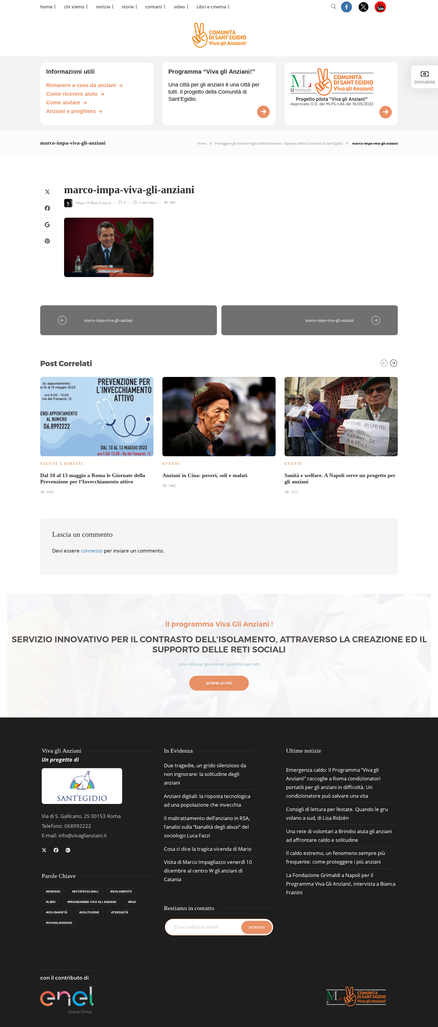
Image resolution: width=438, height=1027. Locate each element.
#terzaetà (119, 912)
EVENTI (171, 464)
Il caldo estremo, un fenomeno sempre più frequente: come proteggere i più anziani (335, 857)
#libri (50, 902)
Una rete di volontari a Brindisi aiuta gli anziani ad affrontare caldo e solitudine (339, 835)
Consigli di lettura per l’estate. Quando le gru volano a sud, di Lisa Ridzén (337, 813)
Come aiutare (63, 103)
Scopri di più (219, 683)
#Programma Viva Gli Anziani (91, 902)
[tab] (303, 750)
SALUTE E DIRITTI (61, 464)
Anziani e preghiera (71, 111)
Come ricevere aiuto (71, 94)
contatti (153, 6)
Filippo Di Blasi (86, 202)
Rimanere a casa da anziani (81, 85)
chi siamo (74, 6)
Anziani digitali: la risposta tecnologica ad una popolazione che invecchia (207, 800)
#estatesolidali (85, 891)
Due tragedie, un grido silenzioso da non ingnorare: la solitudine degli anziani (205, 774)
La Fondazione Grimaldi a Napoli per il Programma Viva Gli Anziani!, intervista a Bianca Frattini (340, 884)
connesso (92, 550)
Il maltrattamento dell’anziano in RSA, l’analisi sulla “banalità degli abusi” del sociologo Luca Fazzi (207, 827)
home (46, 6)
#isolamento (121, 891)
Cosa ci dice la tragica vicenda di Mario (207, 848)
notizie (103, 6)
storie (128, 6)
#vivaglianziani (59, 923)
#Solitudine (89, 912)
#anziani (53, 891)
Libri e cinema (211, 6)
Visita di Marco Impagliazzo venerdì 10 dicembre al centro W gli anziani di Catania (208, 871)
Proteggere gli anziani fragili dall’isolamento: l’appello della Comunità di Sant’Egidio (279, 143)
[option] (97, 435)
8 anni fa (105, 202)
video (179, 6)
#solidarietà (56, 912)
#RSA (132, 902)
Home (201, 143)
